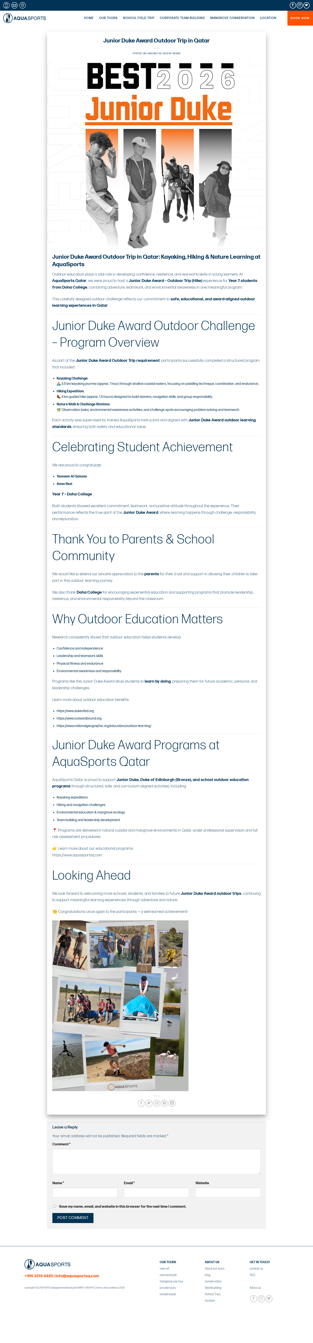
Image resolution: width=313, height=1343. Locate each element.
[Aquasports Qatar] (24, 18)
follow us (255, 1288)
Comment (61, 1144)
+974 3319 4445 (38, 1276)
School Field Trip (138, 18)
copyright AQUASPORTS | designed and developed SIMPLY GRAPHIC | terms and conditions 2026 (74, 1287)
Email (129, 1183)
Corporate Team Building (182, 18)
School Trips (213, 1294)
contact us (256, 1268)
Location (268, 18)
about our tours (214, 1268)
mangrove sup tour (171, 1281)
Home (89, 18)
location (210, 1300)
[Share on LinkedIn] (172, 1103)
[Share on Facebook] (141, 1103)
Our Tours (108, 18)
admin (176, 53)
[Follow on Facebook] (293, 5)
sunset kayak (168, 1294)
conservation (213, 1281)
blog (207, 1275)
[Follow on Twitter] (306, 5)
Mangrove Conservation (232, 18)
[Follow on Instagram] (300, 5)
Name (58, 1183)
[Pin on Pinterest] (164, 1103)
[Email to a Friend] (156, 1103)
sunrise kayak (168, 1275)
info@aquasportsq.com (77, 1276)
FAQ (252, 1275)
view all (164, 1268)
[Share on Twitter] (148, 1103)
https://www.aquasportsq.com (77, 855)
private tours (168, 1288)
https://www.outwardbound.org (79, 719)
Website (202, 1183)
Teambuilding (213, 1288)
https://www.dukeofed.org (75, 711)
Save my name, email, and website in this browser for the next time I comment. (122, 1206)
